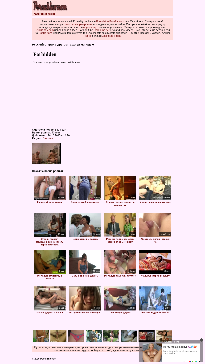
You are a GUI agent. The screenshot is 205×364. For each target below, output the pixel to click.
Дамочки (48, 138)
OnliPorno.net (101, 30)
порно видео (90, 27)
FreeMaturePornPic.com (110, 21)
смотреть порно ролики (79, 24)
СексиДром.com (44, 30)
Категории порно (45, 13)
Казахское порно (111, 35)
